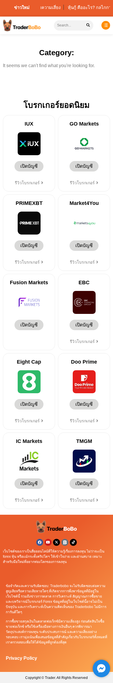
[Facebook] (39, 542)
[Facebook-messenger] (101, 668)
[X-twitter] (56, 542)
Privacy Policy (21, 658)
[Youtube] (48, 542)
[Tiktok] (73, 542)
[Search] (88, 25)
